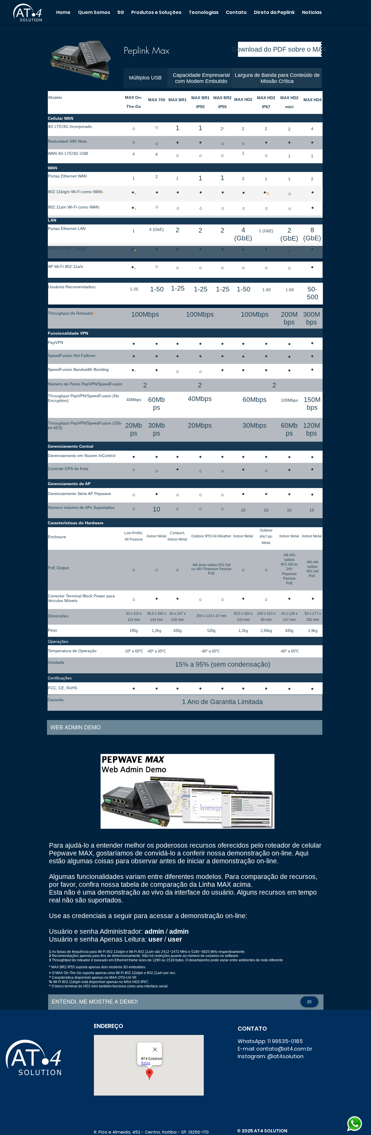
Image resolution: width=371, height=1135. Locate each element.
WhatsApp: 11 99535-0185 (270, 1041)
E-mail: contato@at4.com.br (275, 1048)
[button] (94, 12)
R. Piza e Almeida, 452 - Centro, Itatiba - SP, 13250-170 (151, 1132)
